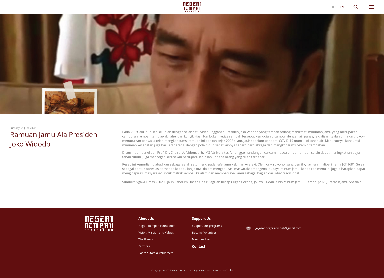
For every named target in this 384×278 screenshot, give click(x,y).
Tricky (229, 270)
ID (334, 7)
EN (342, 7)
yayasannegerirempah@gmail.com (278, 228)
